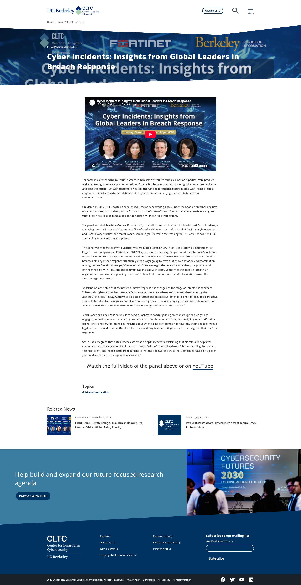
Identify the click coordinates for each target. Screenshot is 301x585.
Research (105, 536)
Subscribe (216, 558)
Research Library (163, 536)
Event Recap (54, 47)
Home (50, 22)
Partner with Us (162, 548)
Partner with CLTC (33, 496)
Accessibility (164, 579)
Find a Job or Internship (166, 542)
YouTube (203, 365)
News (81, 22)
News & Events (66, 22)
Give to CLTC (212, 10)
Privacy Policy (133, 579)
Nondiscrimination (182, 579)
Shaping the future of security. (118, 555)
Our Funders (149, 579)
